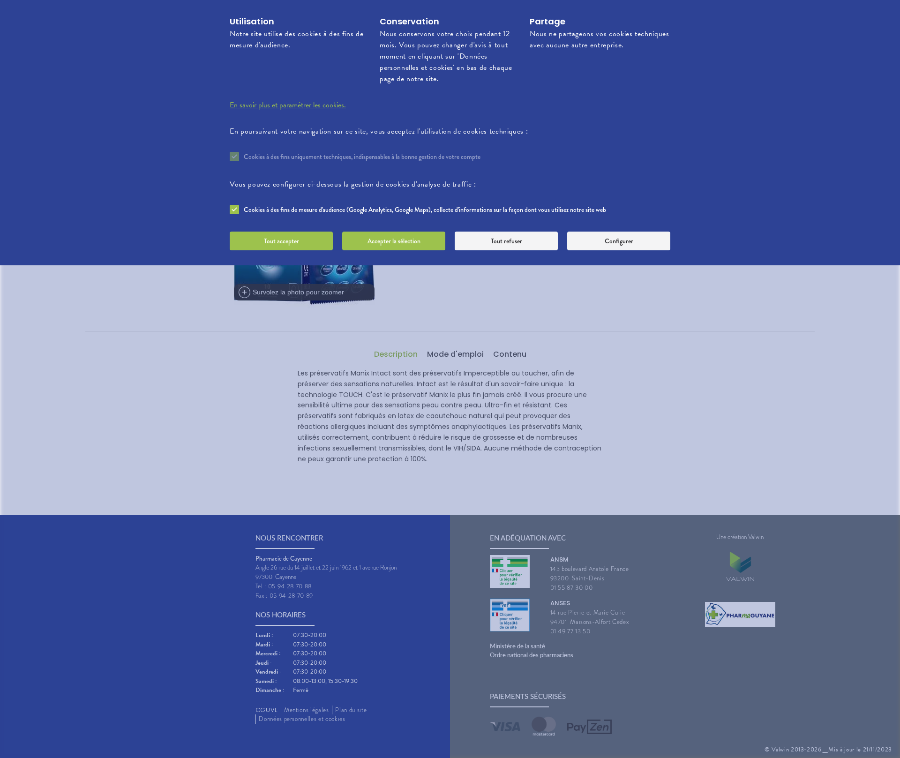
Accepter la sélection (394, 241)
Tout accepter (281, 241)
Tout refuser (506, 241)
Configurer (619, 241)
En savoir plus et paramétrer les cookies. (288, 105)
